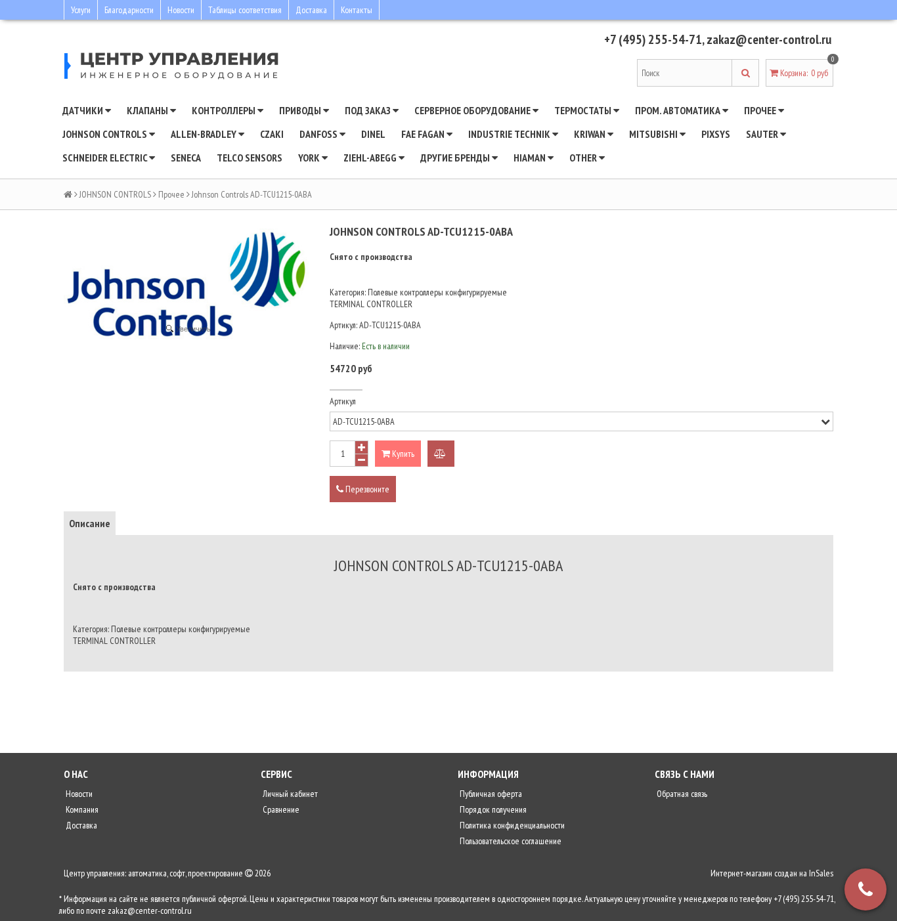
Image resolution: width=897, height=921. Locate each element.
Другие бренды (456, 157)
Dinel (373, 133)
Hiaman (531, 157)
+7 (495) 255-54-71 (653, 39)
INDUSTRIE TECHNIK (510, 133)
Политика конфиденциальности (511, 825)
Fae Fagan (424, 133)
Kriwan (590, 133)
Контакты (356, 10)
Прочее (761, 110)
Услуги (81, 10)
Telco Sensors (249, 157)
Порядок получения (492, 809)
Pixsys (715, 133)
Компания (81, 809)
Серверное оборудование (473, 110)
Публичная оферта (490, 794)
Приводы (301, 110)
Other (584, 157)
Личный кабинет (289, 794)
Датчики (83, 110)
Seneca (186, 157)
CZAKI (272, 133)
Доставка (311, 10)
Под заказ (369, 110)
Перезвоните (366, 489)
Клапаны (148, 110)
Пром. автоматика (678, 110)
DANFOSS (319, 133)
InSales (821, 873)
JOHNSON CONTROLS (105, 133)
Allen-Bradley (204, 133)
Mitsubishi (654, 133)
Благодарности (129, 10)
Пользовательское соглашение (509, 841)
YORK (310, 157)
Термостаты (583, 110)
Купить (402, 454)
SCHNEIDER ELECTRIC (105, 157)
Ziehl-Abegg (371, 157)
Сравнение (280, 809)
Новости (180, 10)
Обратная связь (681, 794)
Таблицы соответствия (245, 10)
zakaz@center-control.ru (769, 39)
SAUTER (763, 133)
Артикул (343, 401)
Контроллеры (224, 110)
